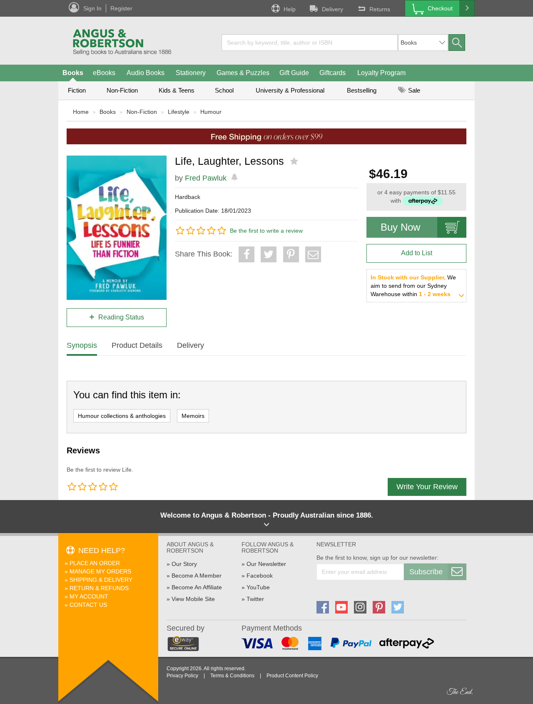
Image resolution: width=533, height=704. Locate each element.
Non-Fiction (122, 90)
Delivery (332, 9)
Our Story (184, 564)
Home (81, 111)
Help (290, 9)
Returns (379, 9)
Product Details (137, 345)
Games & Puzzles (243, 72)
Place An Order (95, 563)
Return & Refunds (99, 588)
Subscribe (426, 572)
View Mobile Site (193, 599)
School (224, 90)
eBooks (104, 72)
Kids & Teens (176, 90)
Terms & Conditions (232, 676)
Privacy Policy (182, 676)
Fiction (77, 90)
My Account (89, 596)
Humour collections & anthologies (122, 415)
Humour (211, 111)
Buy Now (400, 227)
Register (121, 8)
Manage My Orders (100, 571)
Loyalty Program (381, 72)
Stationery (191, 72)
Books (72, 72)
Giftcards (332, 72)
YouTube (258, 587)
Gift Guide (294, 72)
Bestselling (361, 90)
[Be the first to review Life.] (295, 161)
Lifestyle (178, 111)
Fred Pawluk (206, 178)
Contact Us (88, 604)
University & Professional (290, 90)
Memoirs (193, 415)
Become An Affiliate (197, 587)
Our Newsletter (266, 564)
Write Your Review (427, 487)
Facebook (260, 575)
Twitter (255, 599)
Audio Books (145, 72)
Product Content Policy (292, 676)
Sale (413, 90)
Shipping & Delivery (101, 579)
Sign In (92, 8)
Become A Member (197, 575)
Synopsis (82, 345)
